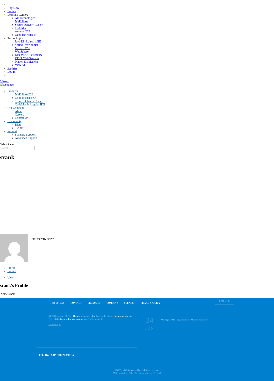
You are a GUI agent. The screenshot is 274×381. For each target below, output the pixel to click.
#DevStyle (53, 318)
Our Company (15, 107)
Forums (11, 11)
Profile (11, 267)
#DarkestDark (106, 315)
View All (20, 65)
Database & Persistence (28, 54)
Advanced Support (26, 138)
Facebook (122, 354)
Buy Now (13, 8)
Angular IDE (22, 31)
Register (12, 68)
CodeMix (20, 28)
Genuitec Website (25, 34)
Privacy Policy (150, 303)
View (10, 277)
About (18, 111)
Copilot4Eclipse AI (26, 97)
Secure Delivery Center (28, 24)
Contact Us (21, 117)
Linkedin (130, 354)
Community (14, 121)
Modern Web (22, 48)
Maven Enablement (26, 61)
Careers (19, 114)
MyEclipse (21, 21)
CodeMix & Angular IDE (30, 104)
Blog (18, 124)
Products (12, 91)
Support (12, 131)
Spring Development (27, 44)
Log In (11, 71)
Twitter (19, 127)
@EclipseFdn (96, 318)
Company (112, 303)
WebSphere (22, 51)
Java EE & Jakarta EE (28, 41)
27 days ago (54, 324)
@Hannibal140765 (61, 315)
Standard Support (25, 134)
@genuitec (86, 315)
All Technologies (25, 18)
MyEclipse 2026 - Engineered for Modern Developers (184, 320)
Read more (224, 301)
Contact (76, 303)
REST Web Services (27, 58)
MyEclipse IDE (24, 94)
